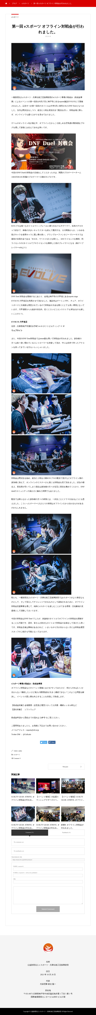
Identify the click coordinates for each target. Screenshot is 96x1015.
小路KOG (44, 177)
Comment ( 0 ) (30, 832)
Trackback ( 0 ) (66, 832)
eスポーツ (15, 17)
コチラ (43, 718)
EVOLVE (72, 102)
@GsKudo (27, 734)
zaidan (20, 751)
